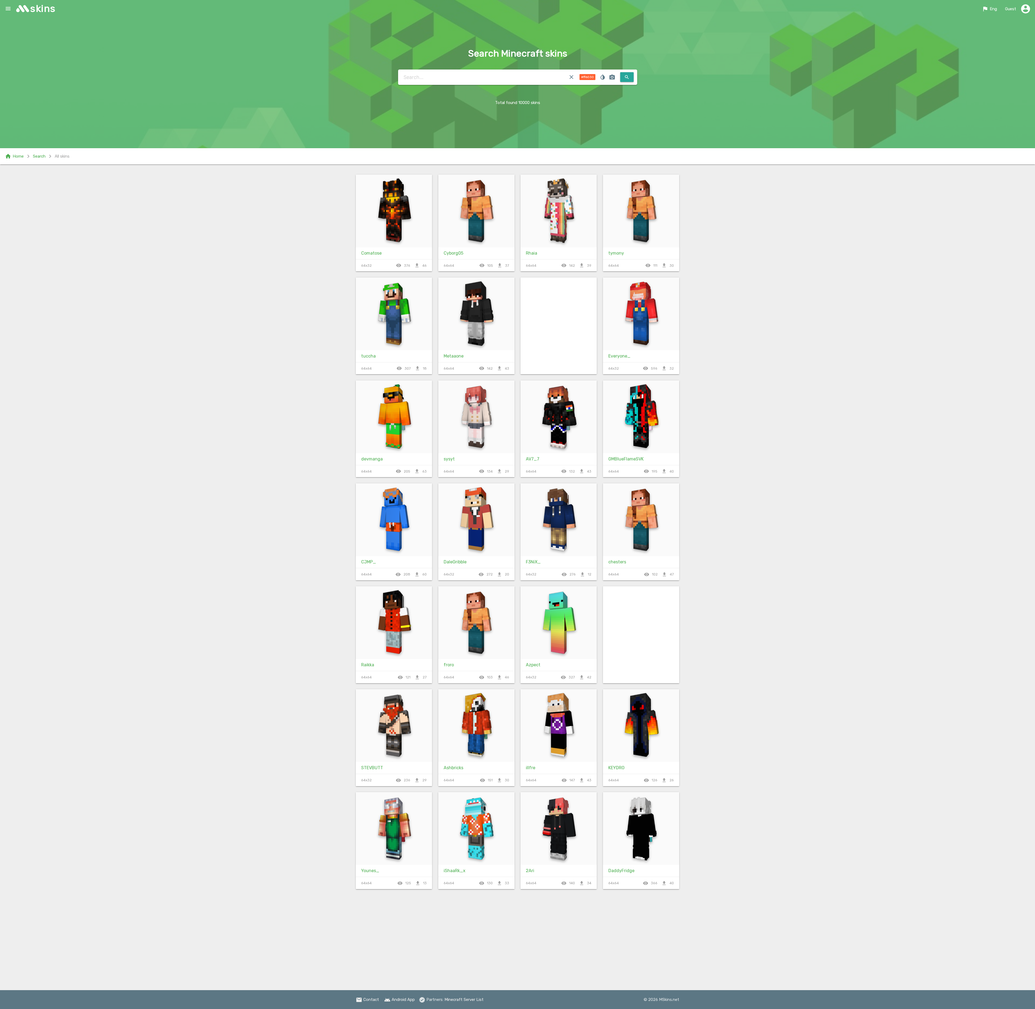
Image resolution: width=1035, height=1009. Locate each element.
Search (39, 156)
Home (14, 156)
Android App (399, 999)
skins (43, 8)
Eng (989, 9)
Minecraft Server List (464, 999)
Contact (367, 999)
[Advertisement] (558, 326)
